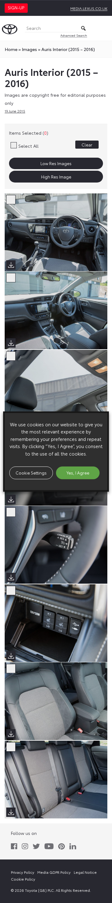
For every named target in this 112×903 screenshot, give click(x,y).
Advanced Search (73, 35)
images (29, 49)
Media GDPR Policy (54, 872)
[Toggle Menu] (104, 28)
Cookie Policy (23, 879)
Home (11, 49)
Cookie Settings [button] (31, 472)
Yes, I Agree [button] (78, 472)
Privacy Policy (22, 872)
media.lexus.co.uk (88, 8)
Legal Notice (85, 872)
